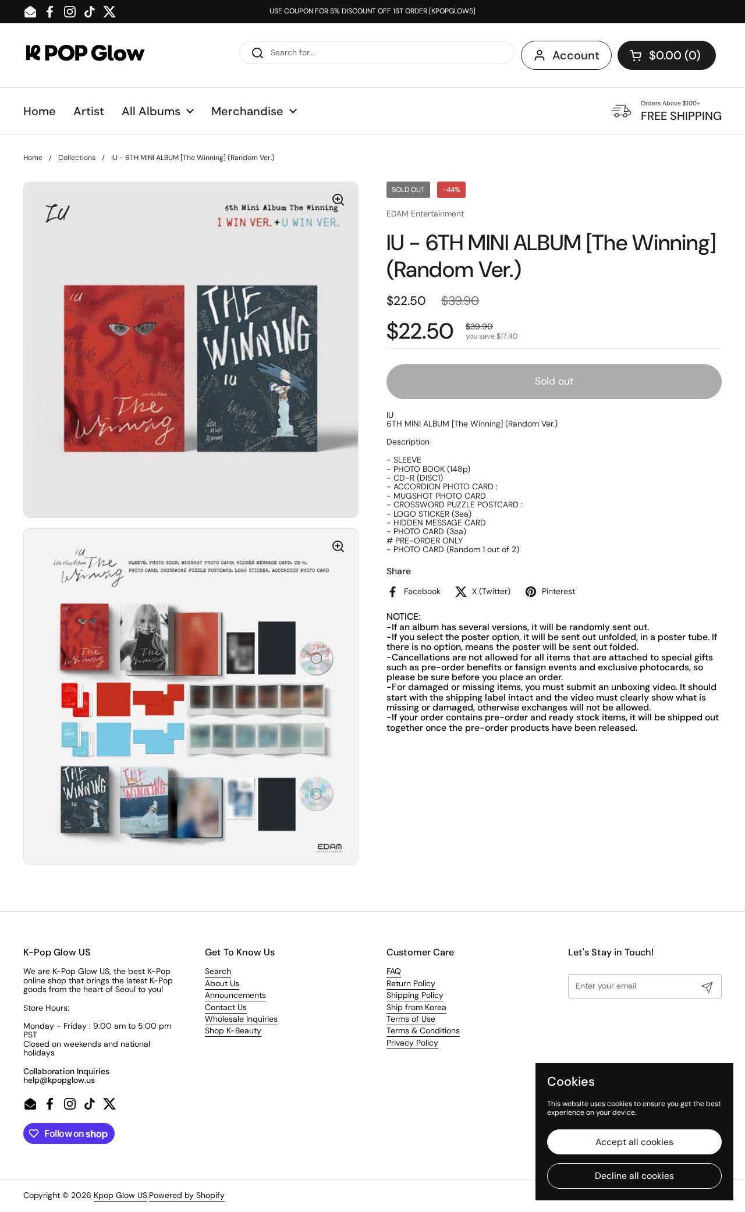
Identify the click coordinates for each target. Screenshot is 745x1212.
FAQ (393, 971)
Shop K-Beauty (233, 1030)
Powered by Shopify (187, 1195)
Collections (76, 157)
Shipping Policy (415, 995)
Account (575, 55)
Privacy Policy (412, 1042)
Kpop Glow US (120, 1195)
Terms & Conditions (423, 1030)
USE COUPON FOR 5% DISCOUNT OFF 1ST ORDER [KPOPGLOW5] (372, 11)
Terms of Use (410, 1019)
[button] (667, 55)
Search (218, 971)
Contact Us (226, 1007)
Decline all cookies (634, 1176)
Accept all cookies (634, 1142)
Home (32, 157)
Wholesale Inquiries (241, 1019)
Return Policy (410, 983)
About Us (222, 983)
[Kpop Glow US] (96, 55)
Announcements (235, 995)
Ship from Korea (416, 1007)
